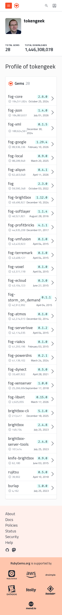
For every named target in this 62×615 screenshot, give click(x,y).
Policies (11, 525)
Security (12, 537)
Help (9, 542)
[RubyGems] (16, 5)
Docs (9, 519)
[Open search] (46, 6)
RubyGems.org (20, 563)
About (10, 514)
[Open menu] (8, 6)
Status (10, 531)
